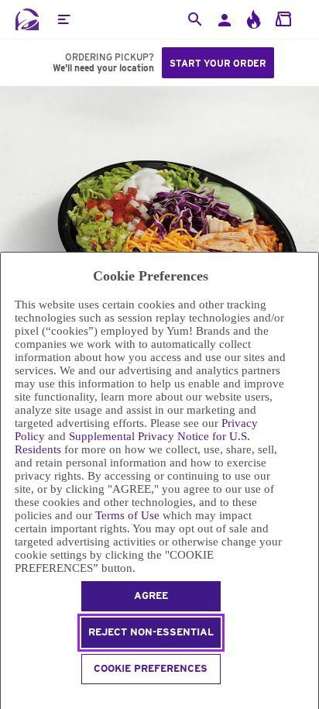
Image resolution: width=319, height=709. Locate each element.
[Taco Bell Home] (27, 19)
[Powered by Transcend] (7, 698)
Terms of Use (127, 515)
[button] (63, 19)
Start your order (218, 63)
